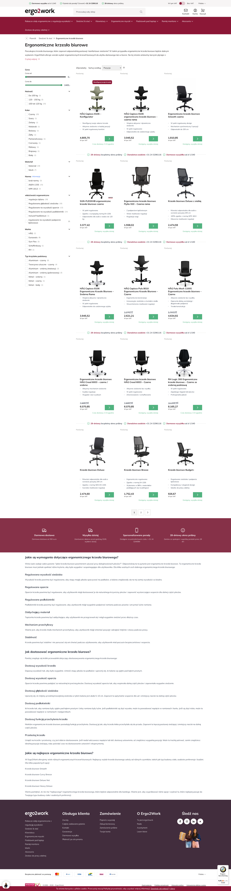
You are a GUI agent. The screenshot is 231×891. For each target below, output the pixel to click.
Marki (27, 848)
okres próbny (114, 3)
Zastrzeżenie (147, 885)
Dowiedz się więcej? (160, 888)
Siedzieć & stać (83, 21)
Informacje (36, 176)
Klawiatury (101, 21)
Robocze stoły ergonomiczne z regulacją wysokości (48, 21)
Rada (139, 824)
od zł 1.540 (44, 3)
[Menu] (227, 866)
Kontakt (65, 828)
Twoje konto (105, 831)
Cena (27, 69)
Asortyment (142, 828)
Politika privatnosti (161, 885)
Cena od (28, 73)
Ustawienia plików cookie (196, 885)
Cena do (28, 81)
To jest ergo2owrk (145, 820)
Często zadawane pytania (73, 824)
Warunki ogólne (177, 885)
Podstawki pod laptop (146, 21)
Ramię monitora (169, 21)
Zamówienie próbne (108, 828)
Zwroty (65, 820)
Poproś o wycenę (107, 820)
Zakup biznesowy (107, 824)
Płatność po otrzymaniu (72, 839)
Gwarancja (67, 831)
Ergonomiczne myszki (120, 21)
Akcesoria (186, 21)
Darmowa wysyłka (70, 835)
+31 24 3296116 (144, 154)
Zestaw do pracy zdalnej (36, 30)
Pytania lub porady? (70, 3)
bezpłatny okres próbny (106, 154)
